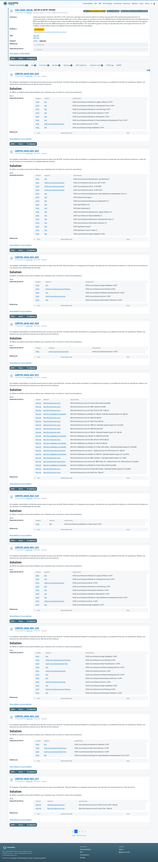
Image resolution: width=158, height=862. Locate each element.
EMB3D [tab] (118, 65)
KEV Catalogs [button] (107, 3)
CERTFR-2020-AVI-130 (27, 628)
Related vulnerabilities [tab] (18, 65)
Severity (13, 29)
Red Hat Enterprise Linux (51, 403)
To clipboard (31, 59)
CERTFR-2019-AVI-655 (27, 257)
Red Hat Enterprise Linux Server (54, 451)
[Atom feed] (147, 70)
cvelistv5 (29, 13)
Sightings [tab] (67, 65)
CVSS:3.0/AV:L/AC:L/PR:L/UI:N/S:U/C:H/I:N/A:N (50, 32)
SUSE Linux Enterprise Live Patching (58, 289)
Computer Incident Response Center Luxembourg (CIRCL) (28, 858)
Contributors (84, 855)
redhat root (43, 41)
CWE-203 (36, 38)
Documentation (85, 849)
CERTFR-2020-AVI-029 (27, 323)
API (81, 852)
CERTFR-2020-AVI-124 (27, 547)
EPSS (108, 11)
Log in (141, 3)
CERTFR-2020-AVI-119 (27, 496)
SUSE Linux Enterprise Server (54, 124)
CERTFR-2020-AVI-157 (27, 779)
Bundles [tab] (56, 65)
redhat (35, 41)
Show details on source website (20, 139)
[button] (151, 3)
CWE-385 (36, 36)
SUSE (37, 102)
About (147, 3)
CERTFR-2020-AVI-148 (27, 716)
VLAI (85, 11)
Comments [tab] (44, 65)
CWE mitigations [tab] (81, 65)
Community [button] (117, 3)
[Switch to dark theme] (154, 3)
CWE (99, 3)
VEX (95, 3)
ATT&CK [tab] (109, 65)
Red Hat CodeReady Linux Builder (54, 414)
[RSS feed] (149, 70)
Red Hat (38, 403)
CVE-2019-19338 (24, 10)
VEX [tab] (33, 65)
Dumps (82, 858)
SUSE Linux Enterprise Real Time (57, 664)
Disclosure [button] (126, 3)
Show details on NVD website (20, 53)
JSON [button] (13, 59)
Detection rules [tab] (96, 65)
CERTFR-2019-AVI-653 (27, 151)
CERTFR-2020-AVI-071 (27, 375)
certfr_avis (29, 76)
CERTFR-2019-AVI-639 (27, 74)
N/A (45, 102)
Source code (125, 852)
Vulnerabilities (88, 3)
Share (21, 59)
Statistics (135, 3)
